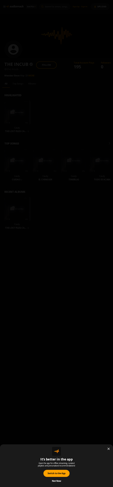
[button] (56, 243)
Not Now (56, 480)
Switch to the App (56, 473)
